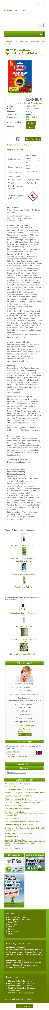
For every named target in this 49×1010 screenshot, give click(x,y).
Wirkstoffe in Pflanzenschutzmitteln (21, 993)
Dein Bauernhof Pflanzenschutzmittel (24, 730)
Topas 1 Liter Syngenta (23, 626)
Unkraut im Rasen (11, 815)
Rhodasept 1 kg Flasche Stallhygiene (23, 654)
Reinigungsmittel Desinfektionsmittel (18, 833)
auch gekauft (26, 145)
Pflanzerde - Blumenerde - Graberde (18, 799)
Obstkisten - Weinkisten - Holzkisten (18, 796)
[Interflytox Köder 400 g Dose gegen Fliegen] (23, 632)
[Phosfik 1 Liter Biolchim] (23, 580)
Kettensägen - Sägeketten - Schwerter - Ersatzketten (25, 792)
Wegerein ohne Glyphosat (14, 812)
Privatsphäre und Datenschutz (19, 919)
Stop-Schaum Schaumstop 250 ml (23, 545)
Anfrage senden (24, 735)
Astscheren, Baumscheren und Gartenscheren (22, 821)
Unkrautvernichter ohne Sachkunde (18, 808)
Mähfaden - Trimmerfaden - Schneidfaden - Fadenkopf (21, 844)
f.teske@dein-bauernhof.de (16, 756)
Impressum (12, 924)
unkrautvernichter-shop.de (22, 999)
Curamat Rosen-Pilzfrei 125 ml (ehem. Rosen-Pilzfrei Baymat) (23, 559)
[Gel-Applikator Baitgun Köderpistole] (23, 607)
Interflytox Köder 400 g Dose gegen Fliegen (23, 640)
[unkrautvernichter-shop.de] (6, 3)
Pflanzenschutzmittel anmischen (20, 981)
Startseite (11, 934)
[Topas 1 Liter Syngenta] (23, 619)
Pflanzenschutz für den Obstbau (20, 985)
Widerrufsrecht (13, 931)
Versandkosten (36, 103)
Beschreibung (12, 145)
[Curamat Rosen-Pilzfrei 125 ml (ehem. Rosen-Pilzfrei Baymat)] (23, 551)
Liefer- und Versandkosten (18, 917)
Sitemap (11, 929)
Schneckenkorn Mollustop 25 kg (24, 574)
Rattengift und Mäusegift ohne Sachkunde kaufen (23, 802)
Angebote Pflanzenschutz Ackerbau (21, 983)
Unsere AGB (13, 922)
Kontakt (11, 926)
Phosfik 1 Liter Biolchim (23, 587)
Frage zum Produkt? (15, 149)
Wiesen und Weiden (12, 818)
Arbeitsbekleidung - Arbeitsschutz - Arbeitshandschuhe (18, 785)
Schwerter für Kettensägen (15, 805)
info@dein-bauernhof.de (27, 725)
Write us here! (19, 967)
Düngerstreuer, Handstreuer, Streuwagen (20, 789)
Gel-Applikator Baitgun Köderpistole (23, 613)
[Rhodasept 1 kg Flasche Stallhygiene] (23, 647)
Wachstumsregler (11, 837)
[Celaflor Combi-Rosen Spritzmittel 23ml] (19, 77)
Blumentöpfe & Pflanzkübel (15, 840)
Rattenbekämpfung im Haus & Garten (19, 824)
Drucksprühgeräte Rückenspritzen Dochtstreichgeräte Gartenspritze (25, 829)
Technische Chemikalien (14, 849)
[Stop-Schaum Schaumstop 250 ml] (23, 538)
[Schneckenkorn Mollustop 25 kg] (23, 567)
